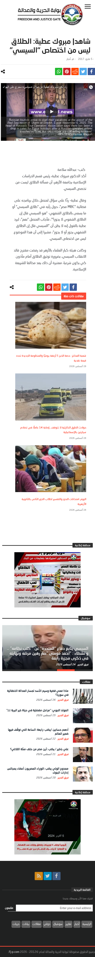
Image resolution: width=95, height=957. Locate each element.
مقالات (36, 924)
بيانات (26, 924)
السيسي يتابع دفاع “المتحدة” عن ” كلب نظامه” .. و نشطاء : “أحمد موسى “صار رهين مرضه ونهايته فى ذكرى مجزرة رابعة (47, 653)
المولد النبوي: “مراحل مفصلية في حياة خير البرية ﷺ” (37, 710)
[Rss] (39, 876)
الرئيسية (86, 924)
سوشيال (58, 924)
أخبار (68, 59)
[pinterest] (66, 71)
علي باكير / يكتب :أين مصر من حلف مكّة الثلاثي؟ (39, 749)
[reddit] (75, 71)
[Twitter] (48, 876)
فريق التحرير (82, 664)
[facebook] (91, 71)
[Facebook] (56, 876)
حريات (16, 924)
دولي (47, 924)
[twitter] (83, 71)
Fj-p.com (14, 951)
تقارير (68, 924)
